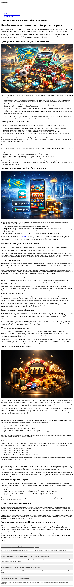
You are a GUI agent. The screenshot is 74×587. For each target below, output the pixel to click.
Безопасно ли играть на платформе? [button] (15, 579)
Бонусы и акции (9, 16)
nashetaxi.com (5, 2)
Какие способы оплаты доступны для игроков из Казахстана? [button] (25, 556)
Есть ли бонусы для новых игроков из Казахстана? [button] (21, 567)
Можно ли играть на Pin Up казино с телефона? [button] (20, 547)
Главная (6, 13)
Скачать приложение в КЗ (12, 15)
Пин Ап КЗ (22, 236)
